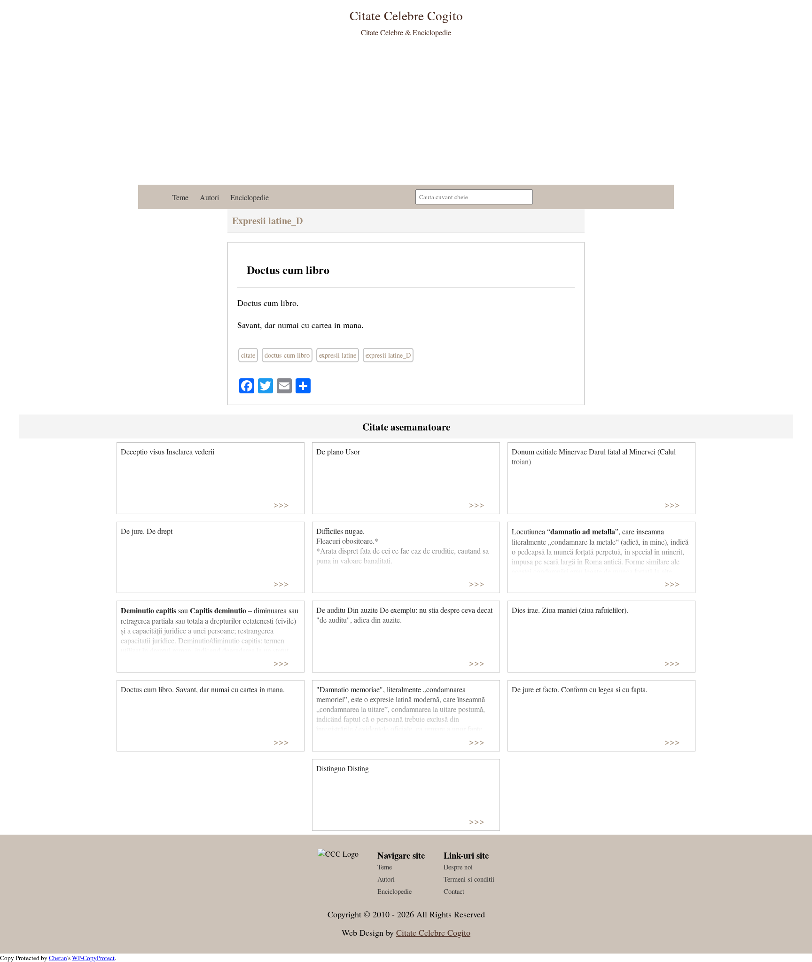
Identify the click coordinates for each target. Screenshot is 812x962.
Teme (180, 197)
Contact (454, 891)
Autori (209, 197)
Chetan (58, 958)
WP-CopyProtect (93, 958)
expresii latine (337, 355)
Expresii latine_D (267, 220)
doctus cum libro (287, 355)
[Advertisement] (406, 114)
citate (248, 355)
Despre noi (458, 866)
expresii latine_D (388, 355)
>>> (281, 504)
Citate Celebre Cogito (433, 932)
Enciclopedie (249, 197)
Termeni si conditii (469, 879)
